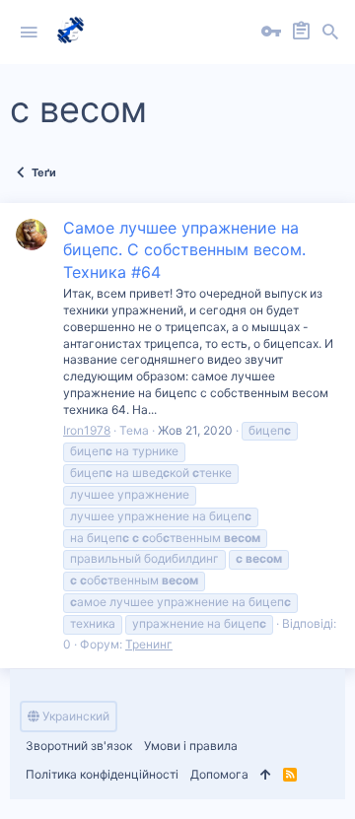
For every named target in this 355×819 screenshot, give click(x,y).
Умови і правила (191, 745)
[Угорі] (265, 775)
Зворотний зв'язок (79, 745)
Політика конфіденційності (102, 774)
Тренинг (149, 644)
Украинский (74, 716)
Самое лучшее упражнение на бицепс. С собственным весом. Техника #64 (184, 250)
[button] (28, 32)
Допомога (219, 774)
